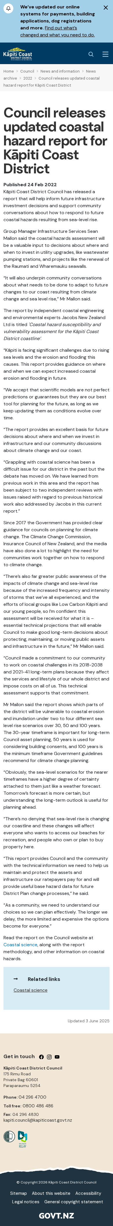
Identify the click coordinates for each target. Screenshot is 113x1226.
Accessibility (88, 1193)
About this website (51, 1193)
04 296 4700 (32, 1097)
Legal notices (25, 1202)
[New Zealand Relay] (21, 1139)
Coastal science (31, 990)
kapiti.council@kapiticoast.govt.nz (37, 1120)
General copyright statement (73, 1202)
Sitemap (18, 1193)
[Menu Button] (105, 54)
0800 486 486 (38, 1106)
